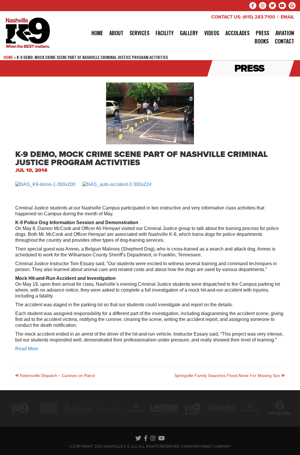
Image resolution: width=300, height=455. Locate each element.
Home (97, 33)
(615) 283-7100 (259, 17)
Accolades (237, 33)
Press (262, 33)
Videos (211, 33)
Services (139, 33)
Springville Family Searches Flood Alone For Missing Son (227, 375)
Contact (284, 41)
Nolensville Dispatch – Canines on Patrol (57, 375)
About (116, 33)
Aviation (284, 33)
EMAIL (287, 17)
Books (262, 41)
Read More (26, 348)
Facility (165, 33)
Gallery (189, 33)
